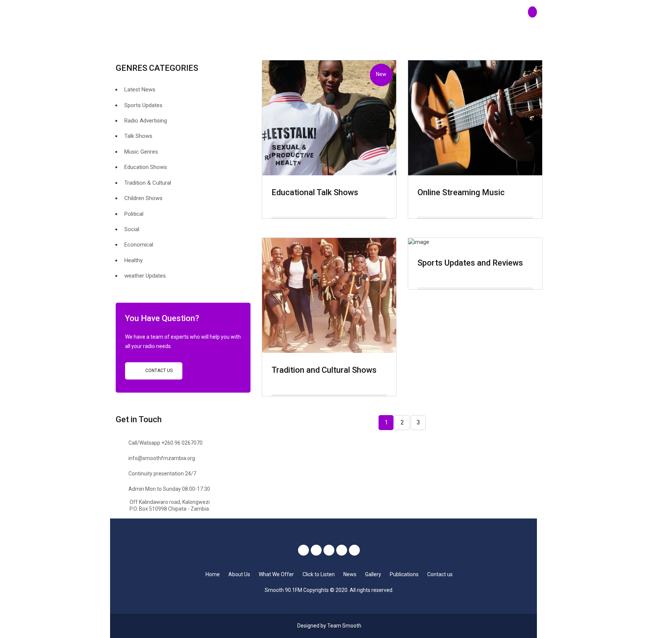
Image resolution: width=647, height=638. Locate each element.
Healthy (133, 260)
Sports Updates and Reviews (470, 262)
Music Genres (141, 151)
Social (131, 229)
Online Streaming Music (461, 192)
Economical (138, 244)
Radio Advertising (145, 120)
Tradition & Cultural (147, 182)
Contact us (440, 574)
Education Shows (145, 167)
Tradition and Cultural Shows (324, 370)
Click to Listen (319, 574)
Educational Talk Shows (314, 192)
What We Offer (276, 574)
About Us (239, 574)
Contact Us (158, 370)
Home (213, 574)
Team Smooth (344, 626)
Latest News (139, 89)
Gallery (373, 574)
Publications (404, 574)
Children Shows (143, 198)
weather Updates (145, 275)
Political (133, 214)
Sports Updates (143, 105)
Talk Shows (138, 136)
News (349, 574)
